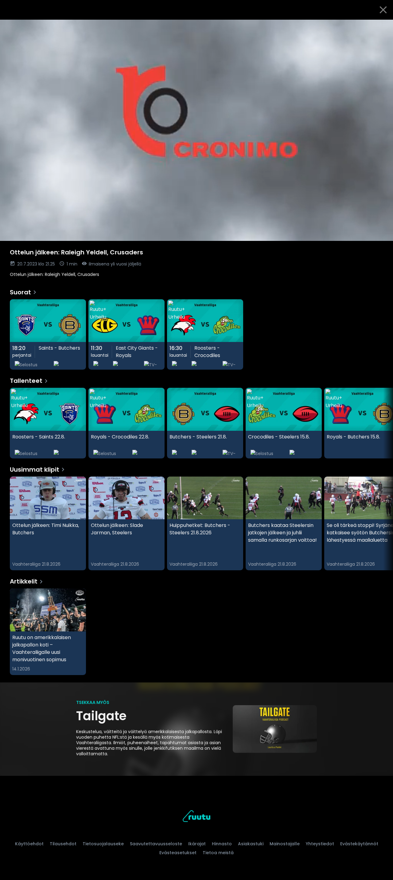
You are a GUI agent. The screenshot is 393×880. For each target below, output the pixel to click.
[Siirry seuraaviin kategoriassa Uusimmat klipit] (383, 524)
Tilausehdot (63, 844)
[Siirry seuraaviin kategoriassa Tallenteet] (383, 423)
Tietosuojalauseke (103, 844)
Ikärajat (197, 844)
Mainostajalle (285, 844)
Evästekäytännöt (359, 844)
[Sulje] (383, 10)
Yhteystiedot (320, 844)
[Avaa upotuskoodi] (381, 27)
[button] (196, 130)
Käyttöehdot (29, 844)
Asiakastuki (250, 844)
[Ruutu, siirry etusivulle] (196, 817)
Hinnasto (222, 844)
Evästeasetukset (177, 853)
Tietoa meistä (218, 853)
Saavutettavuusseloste (156, 844)
